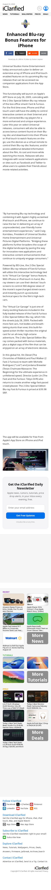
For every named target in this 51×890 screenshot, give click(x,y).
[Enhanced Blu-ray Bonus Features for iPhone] (25, 460)
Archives (34, 851)
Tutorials (13, 847)
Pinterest (38, 804)
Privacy (45, 871)
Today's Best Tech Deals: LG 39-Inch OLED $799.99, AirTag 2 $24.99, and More (13, 744)
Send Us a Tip (30, 861)
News (5, 847)
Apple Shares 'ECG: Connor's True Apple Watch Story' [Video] (35, 609)
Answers (6, 851)
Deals (38, 847)
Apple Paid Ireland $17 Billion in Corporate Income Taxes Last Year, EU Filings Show (12, 629)
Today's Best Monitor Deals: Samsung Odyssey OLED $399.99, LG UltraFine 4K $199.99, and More (37, 708)
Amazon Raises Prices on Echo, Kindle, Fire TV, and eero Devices (13, 609)
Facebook (11, 804)
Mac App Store (27, 824)
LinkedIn (11, 808)
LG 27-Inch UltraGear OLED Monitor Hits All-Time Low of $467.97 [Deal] (13, 706)
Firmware (16, 851)
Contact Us (42, 861)
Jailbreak (25, 851)
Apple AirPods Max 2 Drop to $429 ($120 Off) (37, 724)
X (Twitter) (25, 804)
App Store (11, 824)
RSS (35, 808)
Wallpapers (23, 847)
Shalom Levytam (37, 59)
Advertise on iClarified (13, 861)
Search (41, 851)
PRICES (38, 14)
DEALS (45, 14)
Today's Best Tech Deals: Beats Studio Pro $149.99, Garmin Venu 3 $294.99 (13, 725)
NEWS (5, 14)
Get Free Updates (25, 515)
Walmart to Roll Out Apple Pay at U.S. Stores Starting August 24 (13, 647)
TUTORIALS (14, 14)
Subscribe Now (14, 837)
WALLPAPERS (27, 14)
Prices (32, 847)
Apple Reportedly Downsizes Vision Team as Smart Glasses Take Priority (37, 629)
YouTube (24, 808)
